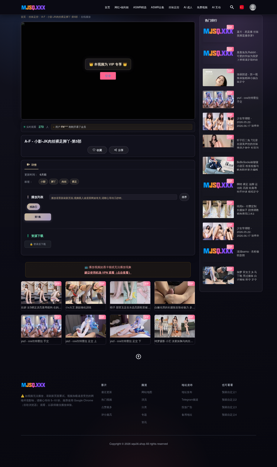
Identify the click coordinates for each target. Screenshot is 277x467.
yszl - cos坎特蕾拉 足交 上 (81, 341)
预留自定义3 (229, 407)
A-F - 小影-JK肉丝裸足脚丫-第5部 (59, 16)
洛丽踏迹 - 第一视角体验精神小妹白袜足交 (247, 78)
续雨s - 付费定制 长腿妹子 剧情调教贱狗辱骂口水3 (248, 209)
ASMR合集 (157, 7)
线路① (33, 206)
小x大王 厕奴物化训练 (78, 307)
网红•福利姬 (122, 7)
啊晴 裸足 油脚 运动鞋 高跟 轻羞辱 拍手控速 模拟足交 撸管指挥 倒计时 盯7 (248, 191)
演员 (144, 399)
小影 (43, 181)
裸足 (74, 181)
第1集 (38, 216)
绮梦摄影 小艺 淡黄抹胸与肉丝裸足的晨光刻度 (182, 341)
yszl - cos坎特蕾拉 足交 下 (125, 341)
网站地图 (147, 392)
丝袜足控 (174, 7)
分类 (144, 407)
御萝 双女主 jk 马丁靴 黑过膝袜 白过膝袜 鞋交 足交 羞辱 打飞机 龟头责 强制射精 (247, 279)
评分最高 (106, 414)
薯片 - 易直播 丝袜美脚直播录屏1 (248, 33)
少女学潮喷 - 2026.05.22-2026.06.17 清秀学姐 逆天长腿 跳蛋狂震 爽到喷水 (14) (248, 125)
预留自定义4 (229, 414)
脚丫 (53, 181)
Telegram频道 (190, 399)
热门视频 (106, 399)
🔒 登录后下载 (38, 244)
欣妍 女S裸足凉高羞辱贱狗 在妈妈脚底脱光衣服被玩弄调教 (55, 307)
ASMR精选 (139, 7)
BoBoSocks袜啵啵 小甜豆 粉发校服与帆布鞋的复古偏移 (248, 165)
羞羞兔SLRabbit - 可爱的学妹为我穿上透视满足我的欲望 (247, 57)
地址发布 (187, 392)
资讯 (144, 422)
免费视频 (202, 7)
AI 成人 (188, 7)
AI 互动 (216, 7)
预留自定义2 (229, 399)
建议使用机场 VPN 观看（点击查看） (107, 272)
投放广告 (187, 407)
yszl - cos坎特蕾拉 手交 (35, 341)
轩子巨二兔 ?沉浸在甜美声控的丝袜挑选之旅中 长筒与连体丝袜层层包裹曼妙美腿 (248, 147)
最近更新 (106, 392)
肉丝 (64, 181)
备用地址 (187, 414)
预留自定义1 (229, 392)
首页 (107, 7)
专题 (144, 414)
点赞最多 (106, 407)
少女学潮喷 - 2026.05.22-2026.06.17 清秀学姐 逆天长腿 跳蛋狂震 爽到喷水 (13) (248, 235)
